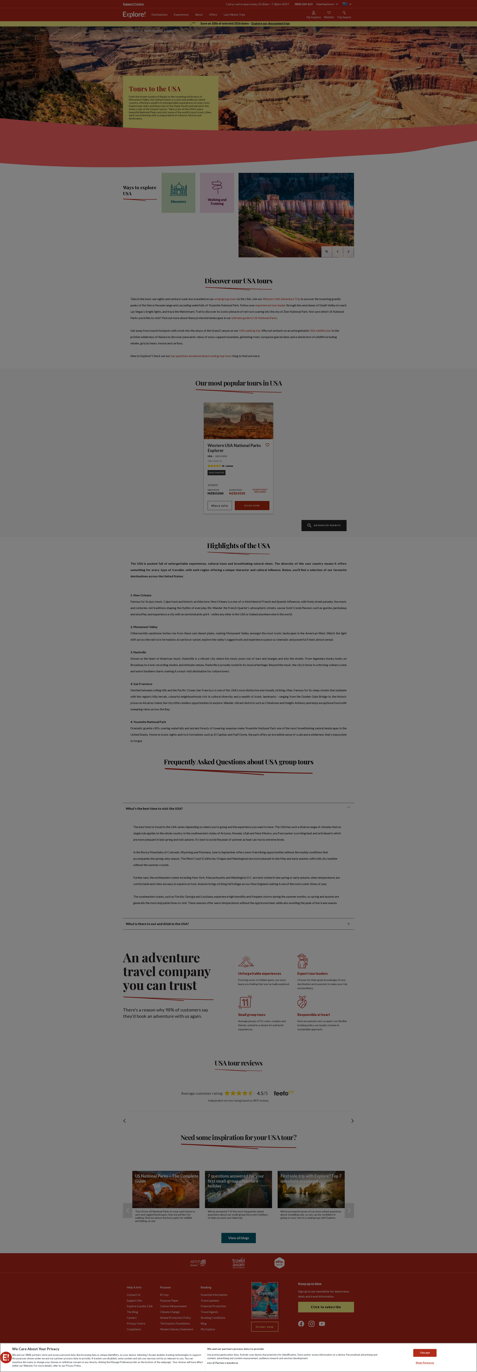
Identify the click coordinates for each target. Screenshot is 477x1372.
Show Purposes (425, 1362)
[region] (238, 1357)
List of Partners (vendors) (222, 1362)
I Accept (425, 1352)
